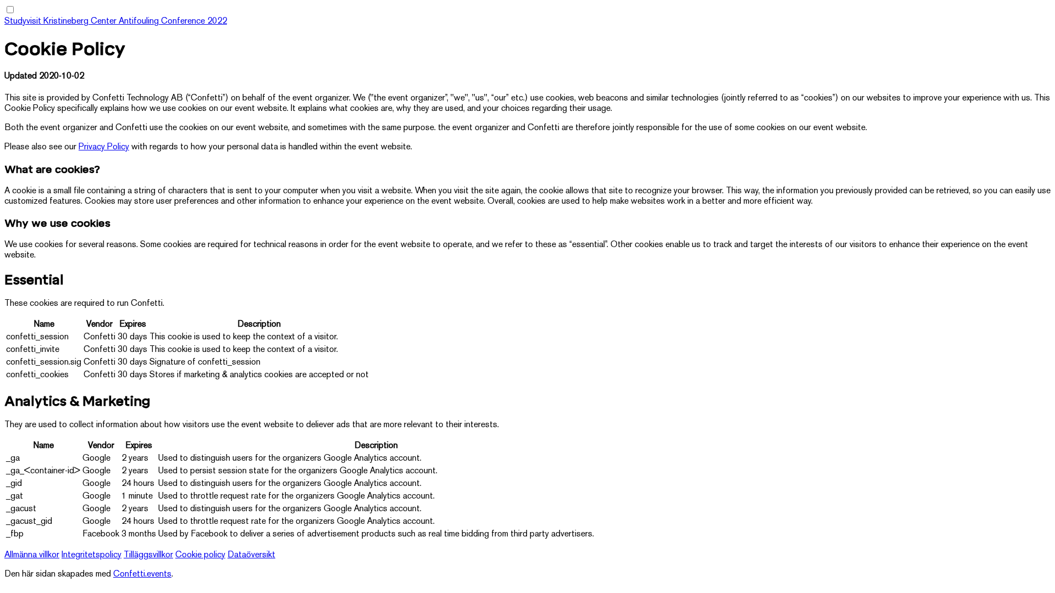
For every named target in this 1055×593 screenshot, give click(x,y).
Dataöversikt (251, 555)
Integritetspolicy (91, 555)
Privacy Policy (104, 147)
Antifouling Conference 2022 (173, 22)
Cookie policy (200, 555)
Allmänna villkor (31, 555)
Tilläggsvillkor (148, 555)
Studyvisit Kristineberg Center (61, 22)
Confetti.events (142, 574)
